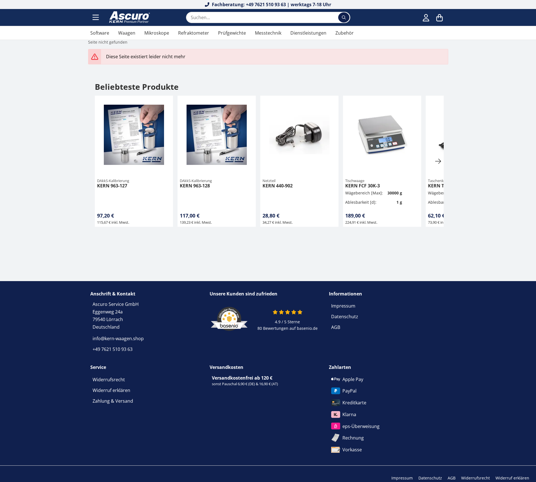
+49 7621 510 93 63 (113, 349)
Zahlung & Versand (113, 401)
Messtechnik (268, 33)
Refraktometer (193, 33)
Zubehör (344, 33)
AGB (335, 327)
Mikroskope (156, 33)
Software (99, 33)
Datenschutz (344, 316)
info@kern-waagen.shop (118, 338)
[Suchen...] (343, 17)
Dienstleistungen (308, 33)
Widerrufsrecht (109, 379)
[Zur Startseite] (128, 17)
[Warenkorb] (439, 17)
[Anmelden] (426, 17)
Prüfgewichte (232, 33)
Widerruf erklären (111, 390)
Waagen (126, 33)
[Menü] (96, 17)
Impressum (343, 306)
